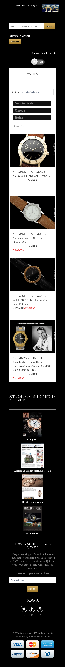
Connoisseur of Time (30, 633)
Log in (34, 5)
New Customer (22, 5)
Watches (32, 74)
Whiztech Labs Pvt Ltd (39, 636)
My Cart (25, 36)
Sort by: (16, 92)
